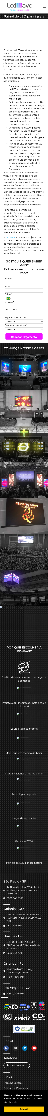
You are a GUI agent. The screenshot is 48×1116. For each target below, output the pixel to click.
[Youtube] (34, 1048)
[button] (44, 6)
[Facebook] (6, 1048)
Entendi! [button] (24, 1109)
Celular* (8, 294)
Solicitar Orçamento (24, 337)
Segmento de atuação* (16, 317)
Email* (8, 286)
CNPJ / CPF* (11, 310)
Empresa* (9, 302)
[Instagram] (15, 1048)
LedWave (10, 237)
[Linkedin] (24, 1048)
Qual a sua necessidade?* (16, 325)
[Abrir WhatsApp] (41, 1109)
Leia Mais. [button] (14, 1102)
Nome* (8, 279)
